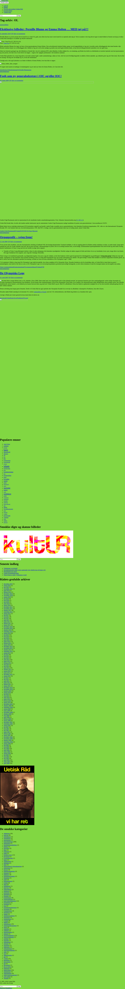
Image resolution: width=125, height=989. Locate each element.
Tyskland (39, 267)
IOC (15, 231)
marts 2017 (7, 622)
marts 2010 (7, 699)
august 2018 (7, 597)
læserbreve (7, 912)
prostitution (6, 497)
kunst (5, 477)
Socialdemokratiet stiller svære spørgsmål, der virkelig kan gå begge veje (25, 570)
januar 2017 (7, 625)
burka (1, 70)
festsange (6, 873)
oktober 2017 (7, 610)
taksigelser (7, 960)
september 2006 (8, 742)
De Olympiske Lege (12, 273)
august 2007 (7, 725)
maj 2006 (6, 748)
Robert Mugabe (7, 504)
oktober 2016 (7, 630)
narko (5, 486)
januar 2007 (7, 735)
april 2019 (7, 590)
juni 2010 (6, 696)
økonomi (6, 522)
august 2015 (7, 653)
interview (6, 888)
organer (28, 267)
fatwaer (6, 869)
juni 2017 (6, 617)
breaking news (8, 855)
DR (4, 455)
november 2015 (8, 648)
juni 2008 (6, 715)
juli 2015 (6, 654)
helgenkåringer (8, 881)
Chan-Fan (6, 43)
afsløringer (7, 833)
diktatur (6, 454)
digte (5, 865)
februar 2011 (7, 684)
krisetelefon (7, 902)
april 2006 (7, 750)
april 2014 (7, 668)
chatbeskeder (7, 861)
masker (6, 914)
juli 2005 (6, 755)
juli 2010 (6, 694)
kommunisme (20, 267)
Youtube (6, 978)
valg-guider (7, 976)
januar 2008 (7, 720)
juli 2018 (6, 598)
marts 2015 (7, 661)
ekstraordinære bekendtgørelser (13, 866)
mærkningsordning (9, 916)
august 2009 (7, 709)
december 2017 (8, 607)
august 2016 (7, 633)
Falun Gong (3, 267)
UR (12, 33)
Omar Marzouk (33, 231)
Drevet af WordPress (6, 988)
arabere (6, 446)
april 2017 (7, 620)
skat (4, 505)
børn (6, 450)
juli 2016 (6, 635)
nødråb (6, 922)
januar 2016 (7, 645)
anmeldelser (7, 838)
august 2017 (7, 613)
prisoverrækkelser (9, 937)
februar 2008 (7, 719)
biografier (6, 848)
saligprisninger (8, 948)
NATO (22, 231)
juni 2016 (6, 636)
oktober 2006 (7, 740)
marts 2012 (7, 673)
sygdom (5, 514)
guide (5, 879)
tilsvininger (7, 965)
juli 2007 (6, 727)
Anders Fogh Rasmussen (7, 231)
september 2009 (8, 707)
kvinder (6, 479)
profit (32, 267)
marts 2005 (7, 761)
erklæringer (7, 868)
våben (5, 520)
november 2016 (8, 628)
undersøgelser (8, 973)
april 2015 (7, 659)
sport (35, 267)
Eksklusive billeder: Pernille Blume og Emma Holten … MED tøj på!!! (44, 29)
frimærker (6, 878)
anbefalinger (7, 837)
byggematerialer (8, 858)
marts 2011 (7, 682)
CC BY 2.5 (80, 220)
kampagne (7, 893)
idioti (5, 884)
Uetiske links (7, 12)
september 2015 (8, 651)
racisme (6, 501)
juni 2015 (6, 656)
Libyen (15, 298)
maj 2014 (6, 666)
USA (5, 519)
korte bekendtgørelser (10, 901)
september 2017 (8, 612)
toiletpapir (6, 968)
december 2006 (8, 737)
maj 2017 (6, 618)
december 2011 (8, 674)
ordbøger (6, 930)
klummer (6, 896)
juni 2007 (6, 728)
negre (6, 490)
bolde (5, 853)
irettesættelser (7, 889)
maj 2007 (6, 730)
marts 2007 (7, 732)
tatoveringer (7, 962)
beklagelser (7, 843)
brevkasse (6, 856)
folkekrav (6, 874)
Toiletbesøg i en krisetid (10, 568)
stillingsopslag (8, 955)
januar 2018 (7, 605)
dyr (7, 298)
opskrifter (6, 929)
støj (5, 957)
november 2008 (8, 712)
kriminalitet (7, 475)
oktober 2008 (7, 714)
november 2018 (8, 595)
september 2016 (8, 631)
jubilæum (6, 891)
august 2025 (7, 585)
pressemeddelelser (9, 935)
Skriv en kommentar (19, 33)
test (5, 963)
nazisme (7, 488)
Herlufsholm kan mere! (10, 571)
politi (5, 492)
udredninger (7, 972)
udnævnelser (7, 970)
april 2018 (7, 603)
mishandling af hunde (40, 292)
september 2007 (8, 724)
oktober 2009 (7, 705)
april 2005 (7, 760)
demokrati (3, 298)
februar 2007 (7, 733)
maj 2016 (6, 638)
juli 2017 (6, 615)
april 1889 (7, 763)
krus (5, 906)
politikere (7, 494)
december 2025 (8, 584)
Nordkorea (20, 298)
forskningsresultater (9, 876)
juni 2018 (6, 600)
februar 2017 (7, 623)
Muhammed (6, 484)
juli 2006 (6, 745)
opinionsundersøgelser (10, 925)
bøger (5, 860)
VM (43, 267)
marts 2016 (7, 641)
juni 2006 (6, 747)
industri (5, 464)
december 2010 (8, 687)
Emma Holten (7, 70)
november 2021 (8, 589)
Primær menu (4, 2)
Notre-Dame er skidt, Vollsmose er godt (15, 575)
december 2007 (8, 722)
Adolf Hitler (7, 444)
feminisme (14, 70)
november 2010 (8, 689)
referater (6, 944)
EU (5, 459)
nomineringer (7, 919)
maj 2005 (6, 758)
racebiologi (6, 499)
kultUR (6, 6)
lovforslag (6, 909)
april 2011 (6, 681)
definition (6, 863)
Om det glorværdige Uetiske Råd (13, 9)
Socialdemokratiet (8, 509)
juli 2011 (6, 677)
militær (5, 482)
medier (6, 481)
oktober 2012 (7, 669)
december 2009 (8, 704)
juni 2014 (6, 664)
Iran (9, 298)
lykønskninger (8, 911)
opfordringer (7, 924)
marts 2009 (7, 710)
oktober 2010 (7, 691)
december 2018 (8, 594)
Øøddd (6, 7)
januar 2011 (7, 686)
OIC (25, 231)
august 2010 (7, 692)
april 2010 (7, 697)
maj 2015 (6, 658)
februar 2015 (7, 663)
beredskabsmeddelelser (10, 845)
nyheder (6, 921)
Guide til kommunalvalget (11, 573)
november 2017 (8, 608)
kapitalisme (10, 267)
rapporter (6, 940)
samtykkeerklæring (9, 950)
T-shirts (6, 958)
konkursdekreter (8, 899)
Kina (14, 267)
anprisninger (7, 840)
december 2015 (8, 646)
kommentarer (7, 897)
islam (18, 231)
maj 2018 (6, 602)
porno (29, 70)
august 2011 (7, 676)
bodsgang (6, 851)
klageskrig (7, 894)
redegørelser (7, 942)
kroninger (6, 904)
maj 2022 (6, 587)
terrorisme (7, 516)
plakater (6, 934)
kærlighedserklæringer (10, 907)
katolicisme (7, 468)
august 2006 (7, 743)
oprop (5, 927)
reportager (7, 945)
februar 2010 (7, 701)
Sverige (5, 512)
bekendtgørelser (4, 71)
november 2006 (8, 738)
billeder (6, 846)
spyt (5, 953)
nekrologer (7, 917)
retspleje (6, 502)
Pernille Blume (23, 70)
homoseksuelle (7, 462)
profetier (6, 939)
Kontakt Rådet (8, 11)
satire (5, 952)
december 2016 (8, 626)
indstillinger (7, 886)
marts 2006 (7, 752)
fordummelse (7, 460)
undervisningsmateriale (10, 975)
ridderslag (6, 947)
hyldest (6, 883)
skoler (5, 507)
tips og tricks (7, 967)
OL (18, 70)
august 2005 (7, 753)
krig (4, 474)
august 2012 (7, 671)
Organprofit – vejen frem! (16, 237)
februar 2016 (7, 643)
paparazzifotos (4, 25)
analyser (6, 835)
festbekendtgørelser (9, 871)
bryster (5, 448)
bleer (5, 850)
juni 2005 (6, 756)
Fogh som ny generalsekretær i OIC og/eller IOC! (31, 76)
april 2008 (7, 717)
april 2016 (7, 640)
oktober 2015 (7, 649)
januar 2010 (7, 702)
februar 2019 (7, 592)
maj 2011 (6, 679)
